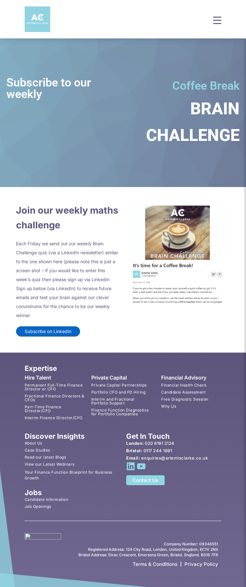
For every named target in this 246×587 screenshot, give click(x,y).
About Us (33, 443)
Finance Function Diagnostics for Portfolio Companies (120, 412)
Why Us (168, 406)
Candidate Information (47, 499)
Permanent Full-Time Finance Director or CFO (54, 387)
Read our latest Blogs (45, 457)
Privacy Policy (201, 564)
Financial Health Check (184, 385)
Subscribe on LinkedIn (48, 331)
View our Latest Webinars (50, 464)
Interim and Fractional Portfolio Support (113, 401)
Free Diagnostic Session (185, 399)
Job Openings (38, 506)
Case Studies (37, 450)
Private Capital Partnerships (119, 385)
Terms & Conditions (155, 564)
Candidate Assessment (183, 392)
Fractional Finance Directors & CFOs (55, 398)
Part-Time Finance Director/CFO (43, 408)
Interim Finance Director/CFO (54, 417)
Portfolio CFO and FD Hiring (118, 392)
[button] (217, 19)
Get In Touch (148, 436)
